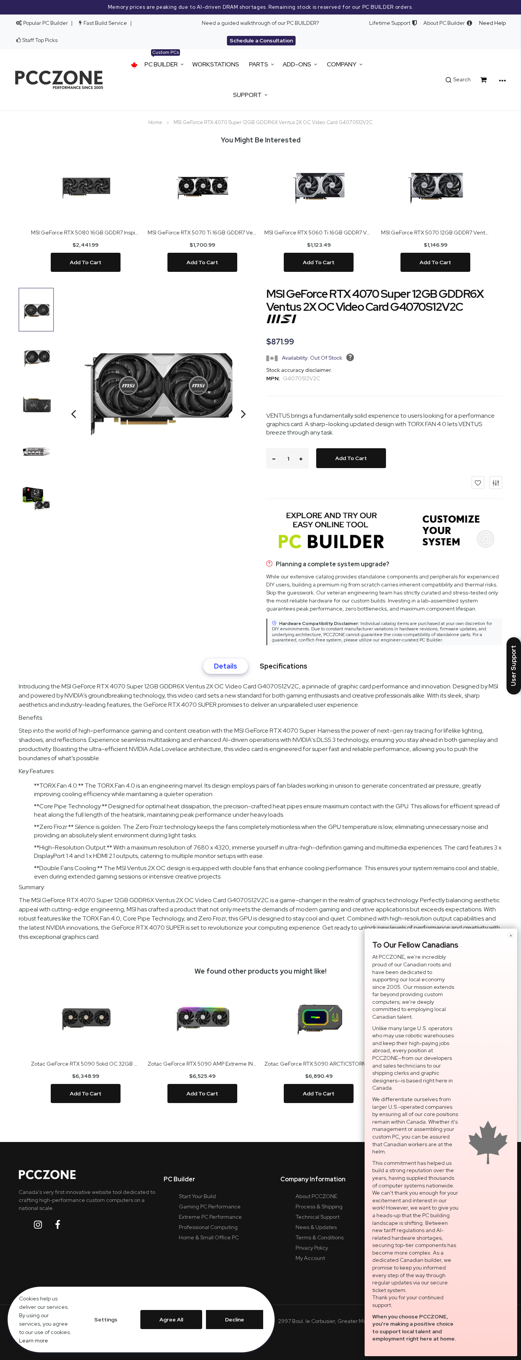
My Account (310, 1258)
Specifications (283, 666)
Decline (234, 1319)
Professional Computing (208, 1227)
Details (225, 666)
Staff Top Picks (40, 40)
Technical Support (317, 1216)
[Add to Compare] (495, 482)
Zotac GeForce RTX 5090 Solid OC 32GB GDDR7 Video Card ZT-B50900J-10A (85, 1063)
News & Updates (316, 1227)
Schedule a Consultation (261, 40)
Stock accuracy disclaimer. (299, 370)
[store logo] (59, 80)
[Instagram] (44, 1224)
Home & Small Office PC (209, 1237)
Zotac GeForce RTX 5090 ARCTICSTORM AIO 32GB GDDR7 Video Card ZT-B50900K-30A (318, 1063)
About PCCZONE (316, 1196)
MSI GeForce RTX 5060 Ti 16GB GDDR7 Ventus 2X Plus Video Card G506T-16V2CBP (318, 232)
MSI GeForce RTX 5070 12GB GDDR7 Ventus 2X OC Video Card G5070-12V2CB (435, 232)
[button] (70, 434)
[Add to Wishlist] (477, 482)
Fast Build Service (105, 22)
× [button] (510, 935)
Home (155, 122)
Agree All (171, 1319)
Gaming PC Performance (210, 1206)
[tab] (225, 666)
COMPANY (342, 64)
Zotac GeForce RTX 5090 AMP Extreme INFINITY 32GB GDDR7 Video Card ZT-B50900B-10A (202, 1063)
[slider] (260, 7)
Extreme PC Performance (210, 1216)
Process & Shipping (319, 1206)
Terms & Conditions (320, 1237)
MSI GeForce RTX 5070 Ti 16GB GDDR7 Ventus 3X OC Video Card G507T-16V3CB (202, 232)
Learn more (33, 1340)
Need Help (492, 22)
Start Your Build (197, 1196)
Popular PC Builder (45, 22)
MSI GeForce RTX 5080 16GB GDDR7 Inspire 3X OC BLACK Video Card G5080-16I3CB (85, 232)
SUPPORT (247, 95)
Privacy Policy (312, 1247)
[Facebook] (63, 1224)
